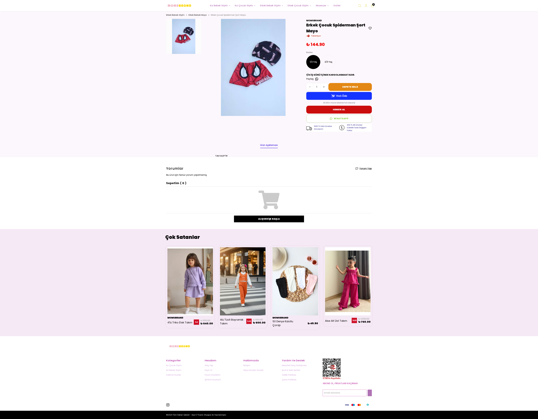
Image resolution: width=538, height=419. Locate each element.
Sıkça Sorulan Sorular (253, 370)
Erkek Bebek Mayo (198, 14)
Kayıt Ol (208, 370)
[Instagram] (168, 405)
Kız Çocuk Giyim (244, 5)
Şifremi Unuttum (213, 379)
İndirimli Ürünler (173, 375)
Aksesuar (321, 5)
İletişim (246, 365)
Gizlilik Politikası (289, 375)
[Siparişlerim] (366, 5)
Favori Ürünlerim (212, 375)
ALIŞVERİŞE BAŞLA (269, 218)
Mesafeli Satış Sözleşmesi (294, 365)
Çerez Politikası (289, 379)
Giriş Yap (209, 365)
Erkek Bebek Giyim (270, 5)
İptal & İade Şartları (291, 370)
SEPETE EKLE (350, 86)
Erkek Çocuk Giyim (298, 5)
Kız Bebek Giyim (219, 5)
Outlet (336, 5)
